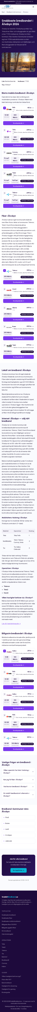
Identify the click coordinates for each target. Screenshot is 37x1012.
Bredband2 (5, 960)
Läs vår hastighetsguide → (11, 624)
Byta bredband (6, 983)
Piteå (7, 817)
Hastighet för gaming (8, 989)
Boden (7, 823)
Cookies (23, 1009)
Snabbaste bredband (9, 915)
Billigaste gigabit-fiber (9, 928)
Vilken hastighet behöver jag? (11, 976)
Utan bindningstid (7, 934)
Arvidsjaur (8, 835)
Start (3, 12)
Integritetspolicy (26, 1006)
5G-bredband (6, 931)
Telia (3, 944)
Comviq (4, 963)
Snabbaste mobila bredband (11, 921)
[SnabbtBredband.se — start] (7, 6)
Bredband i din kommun (14, 12)
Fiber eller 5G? (6, 979)
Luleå (7, 829)
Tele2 (3, 947)
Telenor (4, 950)
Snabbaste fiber (7, 918)
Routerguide (6, 992)
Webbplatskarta (10, 1006)
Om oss (18, 1006)
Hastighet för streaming (9, 986)
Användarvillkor (15, 1009)
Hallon (4, 966)
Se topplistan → (18, 870)
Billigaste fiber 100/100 (9, 924)
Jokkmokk (8, 841)
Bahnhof (4, 957)
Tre (3, 954)
